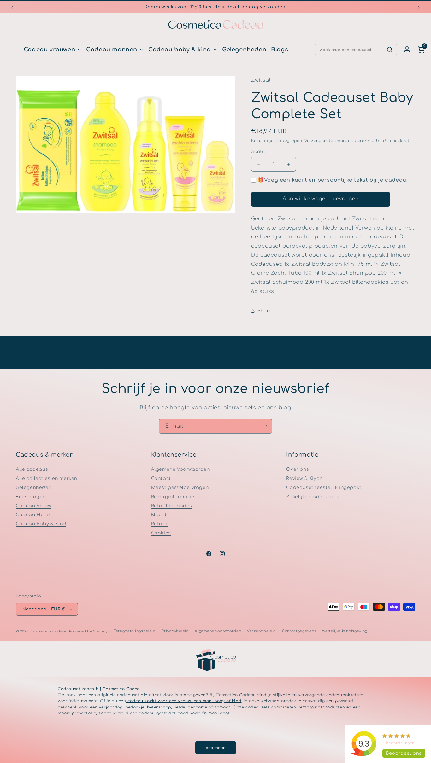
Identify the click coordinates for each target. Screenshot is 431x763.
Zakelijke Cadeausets (312, 496)
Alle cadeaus (32, 469)
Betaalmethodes (171, 506)
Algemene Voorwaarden (180, 469)
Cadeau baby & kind (179, 49)
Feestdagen (31, 496)
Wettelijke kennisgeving (344, 631)
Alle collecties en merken (46, 478)
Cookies (161, 533)
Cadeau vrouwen (49, 49)
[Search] (389, 49)
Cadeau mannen (111, 49)
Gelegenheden (244, 49)
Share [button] (264, 311)
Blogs (279, 49)
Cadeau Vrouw (33, 506)
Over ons (297, 469)
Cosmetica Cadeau (49, 631)
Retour (159, 523)
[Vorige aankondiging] (12, 7)
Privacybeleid (175, 631)
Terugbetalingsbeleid (135, 631)
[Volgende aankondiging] (419, 7)
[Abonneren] (265, 426)
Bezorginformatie (172, 496)
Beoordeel (404, 753)
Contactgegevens (299, 631)
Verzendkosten (320, 140)
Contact (161, 478)
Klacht (159, 514)
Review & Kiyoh (304, 478)
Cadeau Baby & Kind (41, 523)
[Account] (407, 49)
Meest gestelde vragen (180, 487)
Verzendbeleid (261, 631)
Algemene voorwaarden (218, 631)
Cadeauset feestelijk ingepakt (323, 487)
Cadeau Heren (33, 514)
